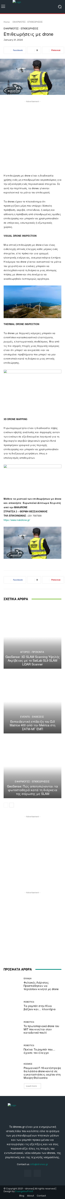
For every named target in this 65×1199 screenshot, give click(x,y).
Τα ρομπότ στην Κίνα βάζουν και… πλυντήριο (39, 1007)
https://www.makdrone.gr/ (17, 520)
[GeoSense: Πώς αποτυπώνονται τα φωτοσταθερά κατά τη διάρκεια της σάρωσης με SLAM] (32, 766)
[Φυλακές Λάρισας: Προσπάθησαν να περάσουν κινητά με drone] (12, 984)
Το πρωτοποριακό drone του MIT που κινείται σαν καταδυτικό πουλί (41, 1029)
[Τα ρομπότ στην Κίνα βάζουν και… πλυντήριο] (12, 1005)
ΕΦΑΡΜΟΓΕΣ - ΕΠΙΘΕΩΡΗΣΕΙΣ (28, 21)
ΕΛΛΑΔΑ (27, 978)
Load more (31, 1085)
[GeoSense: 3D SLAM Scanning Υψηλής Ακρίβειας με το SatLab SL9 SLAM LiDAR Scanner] (32, 637)
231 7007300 (35, 515)
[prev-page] (6, 805)
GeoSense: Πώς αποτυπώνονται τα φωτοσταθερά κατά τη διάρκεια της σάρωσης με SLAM (32, 790)
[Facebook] (27, 1173)
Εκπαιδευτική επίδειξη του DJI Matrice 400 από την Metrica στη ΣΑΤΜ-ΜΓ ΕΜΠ (32, 725)
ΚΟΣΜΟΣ (28, 1064)
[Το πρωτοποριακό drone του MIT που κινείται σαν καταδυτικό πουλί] (12, 1027)
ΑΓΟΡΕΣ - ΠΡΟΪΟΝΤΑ (32, 652)
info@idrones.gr (39, 1164)
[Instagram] (37, 1173)
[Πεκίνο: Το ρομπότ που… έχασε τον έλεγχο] (12, 1049)
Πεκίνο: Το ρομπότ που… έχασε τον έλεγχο (39, 1050)
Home (7, 21)
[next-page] (11, 805)
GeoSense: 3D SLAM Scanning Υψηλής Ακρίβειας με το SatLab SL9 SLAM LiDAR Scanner (32, 660)
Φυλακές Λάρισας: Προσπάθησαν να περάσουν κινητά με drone (41, 985)
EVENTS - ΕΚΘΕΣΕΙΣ (32, 716)
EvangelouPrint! (24, 1191)
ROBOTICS (29, 1002)
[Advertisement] (32, 136)
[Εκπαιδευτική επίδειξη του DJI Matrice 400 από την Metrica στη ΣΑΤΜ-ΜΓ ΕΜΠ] (32, 701)
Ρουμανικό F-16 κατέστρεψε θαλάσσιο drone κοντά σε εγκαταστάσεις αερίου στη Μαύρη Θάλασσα (42, 1072)
